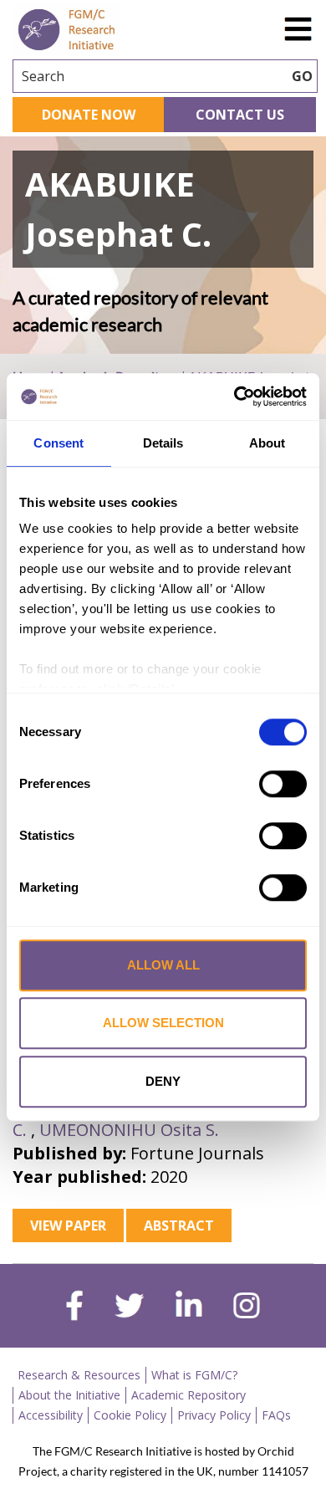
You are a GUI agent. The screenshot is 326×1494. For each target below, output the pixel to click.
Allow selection (163, 1023)
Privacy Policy (214, 1415)
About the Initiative (69, 1395)
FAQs (276, 1415)
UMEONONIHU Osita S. (129, 1129)
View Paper (68, 1225)
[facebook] (74, 1307)
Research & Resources (79, 1375)
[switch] (283, 783)
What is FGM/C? (194, 1375)
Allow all (163, 965)
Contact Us (240, 114)
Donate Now (88, 114)
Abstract (179, 1225)
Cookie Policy (130, 1415)
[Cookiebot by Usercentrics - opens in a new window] (234, 396)
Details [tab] (163, 443)
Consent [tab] (58, 443)
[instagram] (246, 1307)
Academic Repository (188, 1395)
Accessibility (50, 1415)
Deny (163, 1081)
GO (302, 76)
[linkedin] (188, 1307)
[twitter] (129, 1307)
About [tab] (267, 443)
